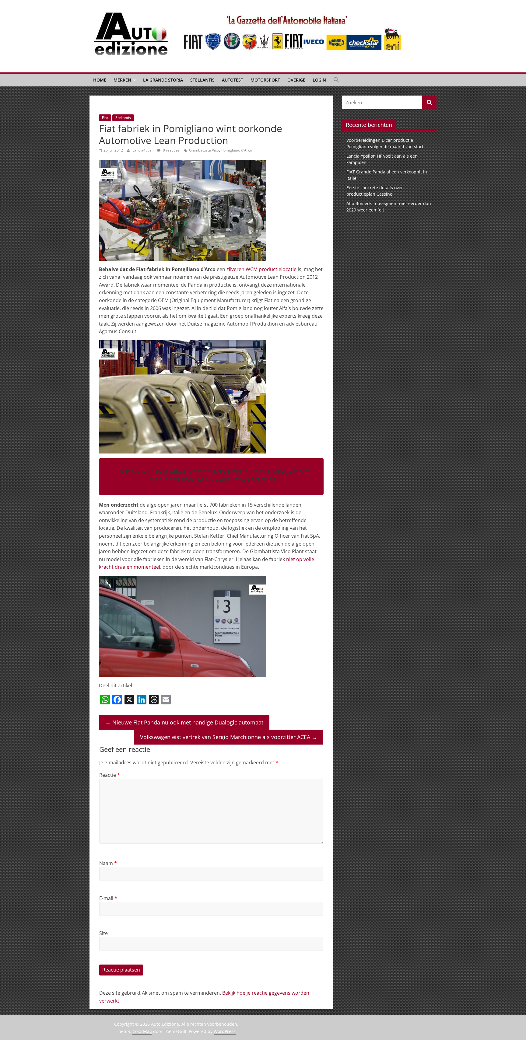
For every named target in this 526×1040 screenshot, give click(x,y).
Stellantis (202, 80)
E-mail (108, 898)
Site (103, 933)
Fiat (105, 117)
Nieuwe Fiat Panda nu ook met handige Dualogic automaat (184, 722)
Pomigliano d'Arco (236, 150)
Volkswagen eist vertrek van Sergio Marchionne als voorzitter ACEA (228, 737)
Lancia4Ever (143, 150)
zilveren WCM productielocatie (261, 269)
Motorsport (265, 80)
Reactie (109, 775)
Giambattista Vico (204, 150)
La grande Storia (163, 80)
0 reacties (171, 150)
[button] (336, 80)
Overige (296, 80)
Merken (122, 80)
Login (319, 80)
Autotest (232, 80)
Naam (108, 863)
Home (99, 80)
